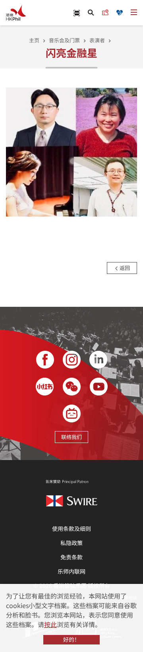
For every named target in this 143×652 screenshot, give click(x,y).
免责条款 (71, 557)
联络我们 (71, 437)
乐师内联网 (71, 571)
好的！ (71, 639)
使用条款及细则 (71, 528)
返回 (124, 268)
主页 (34, 40)
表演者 (97, 40)
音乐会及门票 (64, 40)
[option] (71, 151)
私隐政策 (71, 543)
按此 (50, 624)
